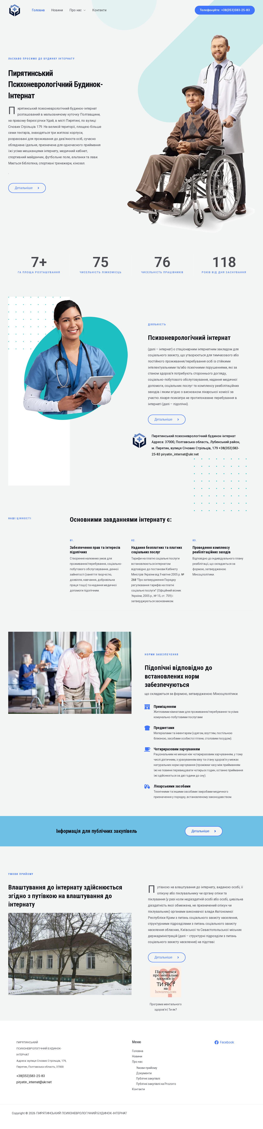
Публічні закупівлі (148, 1078)
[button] (225, 10)
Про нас (75, 10)
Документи (144, 1073)
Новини (57, 10)
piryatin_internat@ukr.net (180, 454)
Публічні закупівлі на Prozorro (156, 1083)
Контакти (99, 10)
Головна (38, 10)
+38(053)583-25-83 (30, 1076)
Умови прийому (146, 1067)
